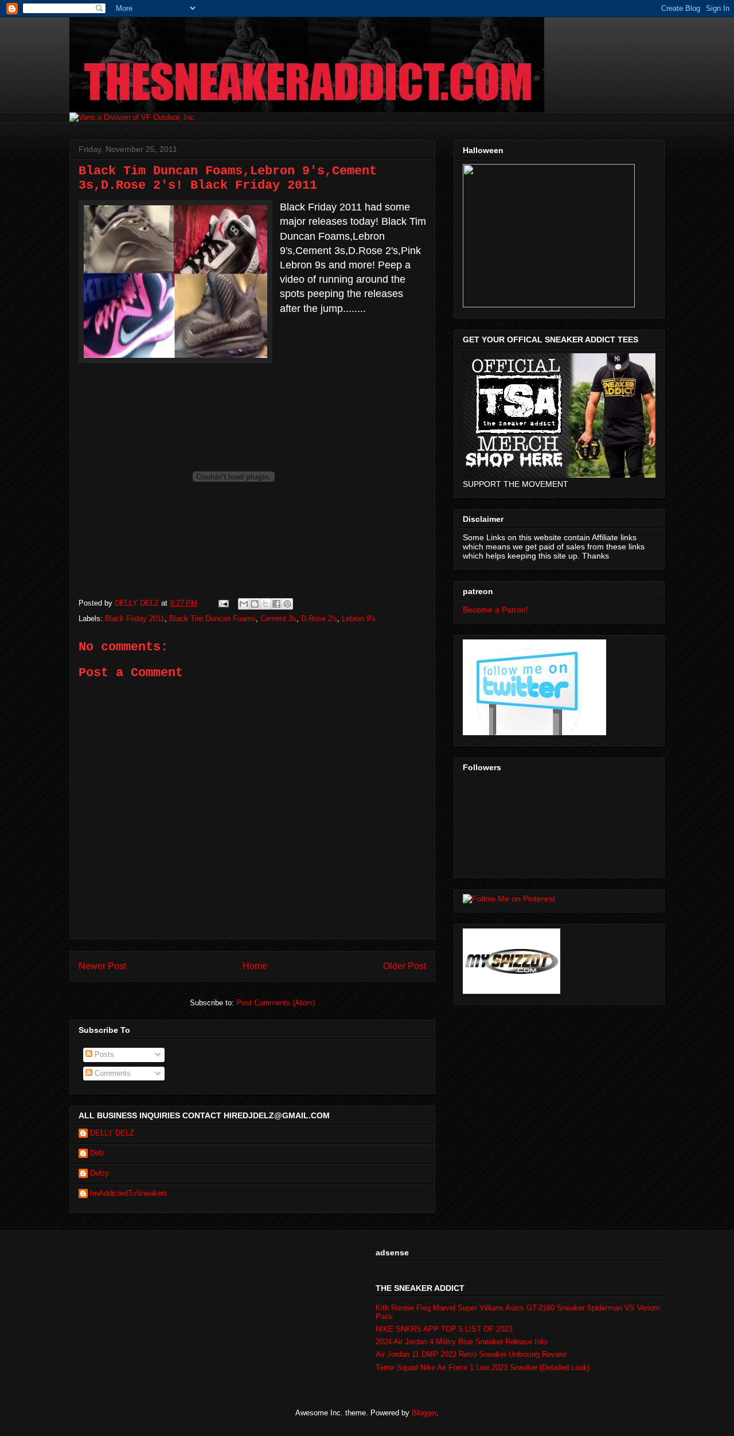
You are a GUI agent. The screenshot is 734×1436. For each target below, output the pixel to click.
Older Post (404, 966)
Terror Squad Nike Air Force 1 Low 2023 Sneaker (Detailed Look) (482, 1367)
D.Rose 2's (319, 618)
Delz (97, 1153)
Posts (103, 1054)
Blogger (424, 1412)
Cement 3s (278, 618)
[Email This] (243, 604)
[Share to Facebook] (276, 604)
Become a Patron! (495, 609)
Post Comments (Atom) (275, 1002)
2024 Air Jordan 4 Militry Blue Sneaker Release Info (461, 1341)
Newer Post (102, 966)
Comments (111, 1073)
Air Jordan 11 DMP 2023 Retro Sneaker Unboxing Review (471, 1354)
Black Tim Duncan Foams (212, 618)
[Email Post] (222, 603)
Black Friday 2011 (135, 618)
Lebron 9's (359, 618)
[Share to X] (265, 604)
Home (255, 966)
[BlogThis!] (254, 604)
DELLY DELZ (112, 1133)
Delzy (99, 1173)
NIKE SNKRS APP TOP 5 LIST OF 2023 (444, 1329)
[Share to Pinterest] (287, 604)
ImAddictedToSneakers (128, 1193)
